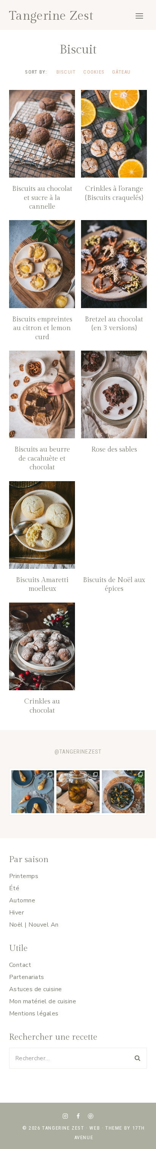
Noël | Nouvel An (34, 925)
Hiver (16, 912)
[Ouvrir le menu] (139, 15)
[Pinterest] (90, 1116)
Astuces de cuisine (35, 989)
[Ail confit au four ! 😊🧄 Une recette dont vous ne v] (77, 791)
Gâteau (121, 72)
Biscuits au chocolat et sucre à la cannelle (42, 198)
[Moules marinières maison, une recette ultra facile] (123, 791)
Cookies (94, 72)
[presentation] (42, 134)
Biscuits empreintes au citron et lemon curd (42, 328)
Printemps (23, 876)
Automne (22, 900)
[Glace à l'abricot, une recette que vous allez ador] (32, 791)
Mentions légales (34, 1013)
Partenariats (26, 977)
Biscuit (66, 72)
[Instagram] (65, 1116)
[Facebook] (77, 1116)
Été (14, 888)
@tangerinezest (78, 751)
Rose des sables (114, 449)
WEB (94, 1128)
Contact (20, 965)
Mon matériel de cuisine (42, 1001)
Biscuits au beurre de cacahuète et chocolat (42, 458)
